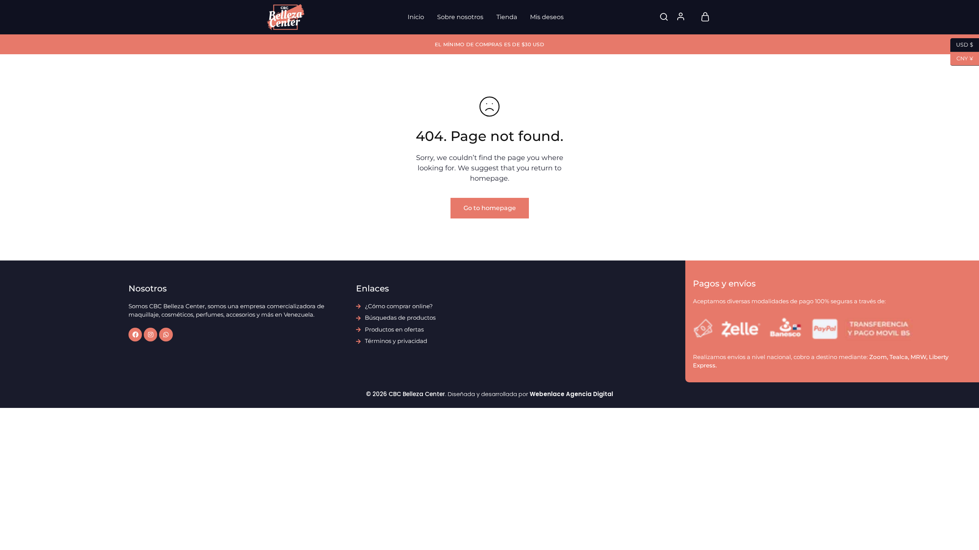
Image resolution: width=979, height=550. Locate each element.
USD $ (961, 44)
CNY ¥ (961, 58)
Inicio (416, 17)
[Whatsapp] (165, 334)
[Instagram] (150, 334)
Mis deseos (547, 17)
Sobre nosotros (460, 17)
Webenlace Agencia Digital (571, 394)
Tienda (506, 17)
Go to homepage (489, 208)
